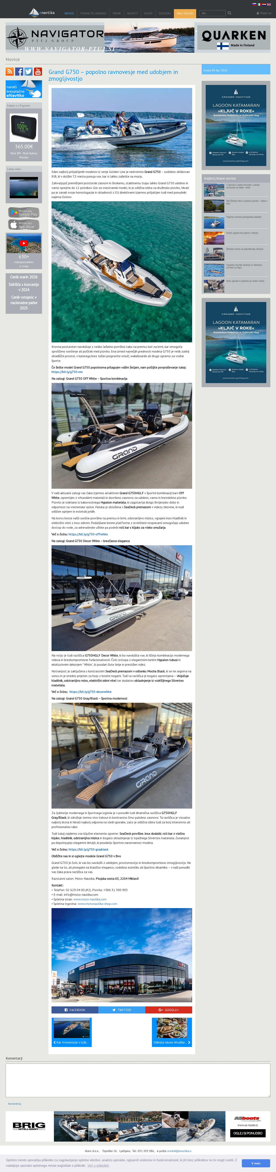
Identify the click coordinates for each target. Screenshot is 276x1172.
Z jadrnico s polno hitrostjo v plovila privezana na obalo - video (243, 186)
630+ (24, 256)
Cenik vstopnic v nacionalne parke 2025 (24, 302)
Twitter (124, 1010)
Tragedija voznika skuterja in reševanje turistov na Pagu (244, 266)
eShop (148, 13)
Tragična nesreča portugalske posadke (243, 216)
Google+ (172, 1010)
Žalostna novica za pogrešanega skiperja (244, 248)
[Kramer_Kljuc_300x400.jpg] (236, 125)
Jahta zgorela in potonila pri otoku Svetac (245, 281)
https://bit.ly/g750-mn (67, 372)
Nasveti (132, 13)
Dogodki (165, 13)
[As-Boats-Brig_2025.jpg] (138, 1126)
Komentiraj (14, 1104)
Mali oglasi (185, 13)
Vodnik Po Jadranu (93, 13)
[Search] (229, 13)
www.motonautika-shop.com (97, 904)
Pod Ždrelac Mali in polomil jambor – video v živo (246, 202)
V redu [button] (256, 1163)
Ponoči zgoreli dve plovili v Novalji (242, 232)
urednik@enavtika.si (179, 1151)
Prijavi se (265, 13)
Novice (69, 13)
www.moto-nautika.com (90, 899)
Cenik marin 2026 (24, 276)
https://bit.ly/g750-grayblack (88, 849)
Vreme (117, 13)
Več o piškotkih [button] (98, 1165)
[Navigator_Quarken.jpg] (138, 37)
